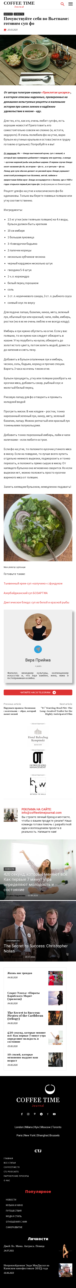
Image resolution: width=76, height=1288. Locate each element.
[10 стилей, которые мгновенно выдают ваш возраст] (55, 1059)
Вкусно (8, 14)
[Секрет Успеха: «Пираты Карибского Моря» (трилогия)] (55, 998)
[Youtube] (54, 1114)
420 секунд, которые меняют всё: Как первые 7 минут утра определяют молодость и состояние (26, 1037)
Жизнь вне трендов (19, 973)
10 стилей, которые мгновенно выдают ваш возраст (22, 1057)
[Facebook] (21, 1114)
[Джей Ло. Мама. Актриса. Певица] (65, 1251)
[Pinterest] (34, 1114)
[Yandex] (47, 1114)
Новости (18, 14)
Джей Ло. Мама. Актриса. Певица (24, 1246)
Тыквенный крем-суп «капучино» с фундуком (33, 583)
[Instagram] (28, 1114)
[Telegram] (41, 1114)
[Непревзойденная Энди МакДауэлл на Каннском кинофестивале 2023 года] (65, 1270)
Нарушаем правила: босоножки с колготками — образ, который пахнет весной (20, 711)
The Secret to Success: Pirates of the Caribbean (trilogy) (25, 1016)
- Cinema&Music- (12, 941)
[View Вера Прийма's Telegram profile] (38, 649)
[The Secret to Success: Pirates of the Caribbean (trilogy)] (55, 1018)
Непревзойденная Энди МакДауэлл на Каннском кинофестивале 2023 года (26, 1267)
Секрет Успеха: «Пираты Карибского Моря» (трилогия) (23, 996)
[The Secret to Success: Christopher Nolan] (38, 931)
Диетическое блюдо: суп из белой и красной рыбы (36, 602)
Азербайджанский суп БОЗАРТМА (26, 593)
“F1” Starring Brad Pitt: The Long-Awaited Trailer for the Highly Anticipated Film (56, 711)
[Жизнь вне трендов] (55, 978)
